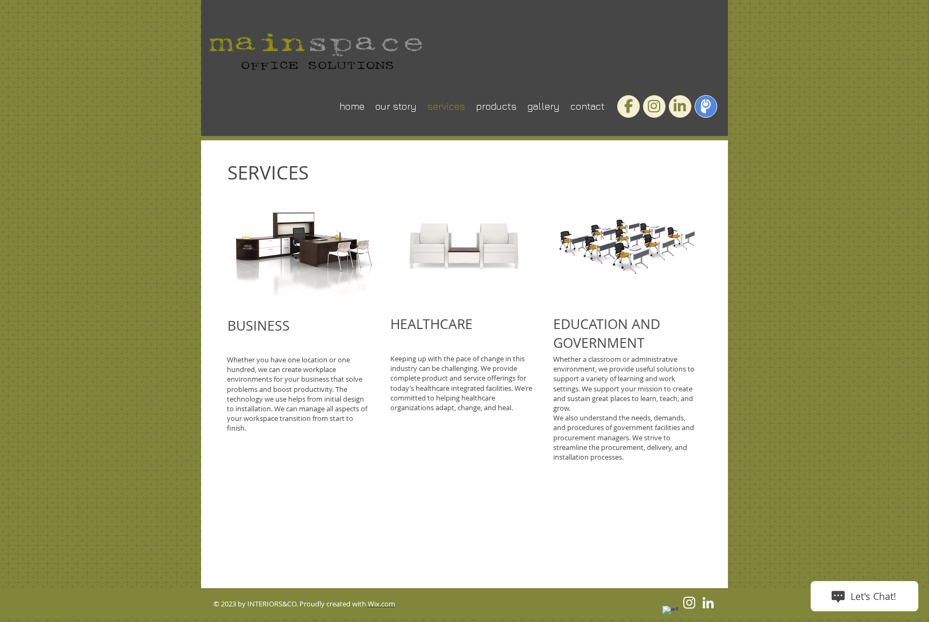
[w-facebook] (670, 614)
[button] (302, 242)
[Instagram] (689, 603)
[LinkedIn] (708, 603)
